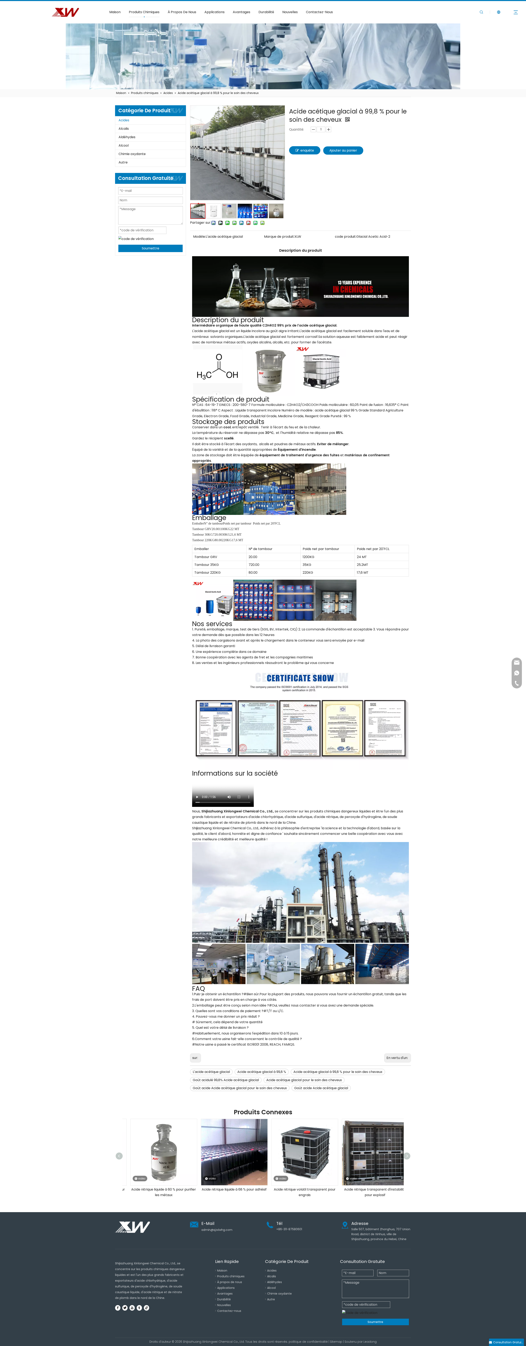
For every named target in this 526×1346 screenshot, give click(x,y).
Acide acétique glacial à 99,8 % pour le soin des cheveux (337, 1071)
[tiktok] (146, 1308)
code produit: (345, 236)
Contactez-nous (229, 1311)
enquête (307, 150)
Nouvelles (290, 12)
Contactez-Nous (319, 12)
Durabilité (266, 12)
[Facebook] (117, 1308)
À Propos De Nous (182, 12)
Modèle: (199, 236)
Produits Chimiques (144, 12)
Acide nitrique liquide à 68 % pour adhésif (157, 1189)
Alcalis (124, 128)
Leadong (370, 1342)
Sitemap (336, 1342)
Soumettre (150, 248)
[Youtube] (132, 1308)
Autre (123, 162)
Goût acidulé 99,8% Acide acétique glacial (226, 1080)
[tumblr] (139, 1308)
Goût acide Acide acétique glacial (321, 1088)
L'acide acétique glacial (211, 1071)
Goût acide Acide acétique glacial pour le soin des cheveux (240, 1088)
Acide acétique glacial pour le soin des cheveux (304, 1080)
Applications (214, 12)
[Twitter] (125, 1308)
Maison (115, 12)
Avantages (241, 12)
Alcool (124, 145)
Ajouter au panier (343, 150)
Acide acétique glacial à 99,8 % (261, 1071)
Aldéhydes (127, 137)
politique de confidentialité (308, 1342)
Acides (124, 120)
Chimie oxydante (132, 154)
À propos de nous (229, 1282)
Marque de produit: (279, 236)
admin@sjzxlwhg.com (216, 1230)
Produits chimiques (231, 1276)
